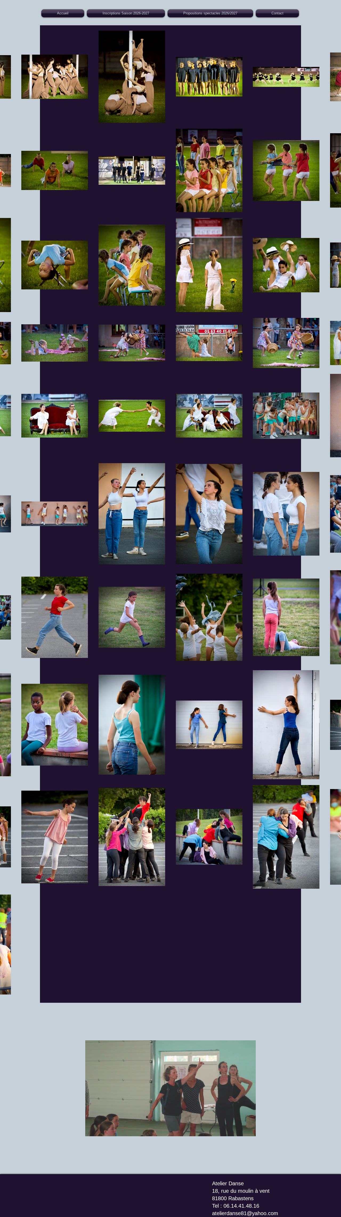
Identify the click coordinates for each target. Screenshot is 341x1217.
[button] (170, 1130)
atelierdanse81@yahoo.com (245, 1213)
